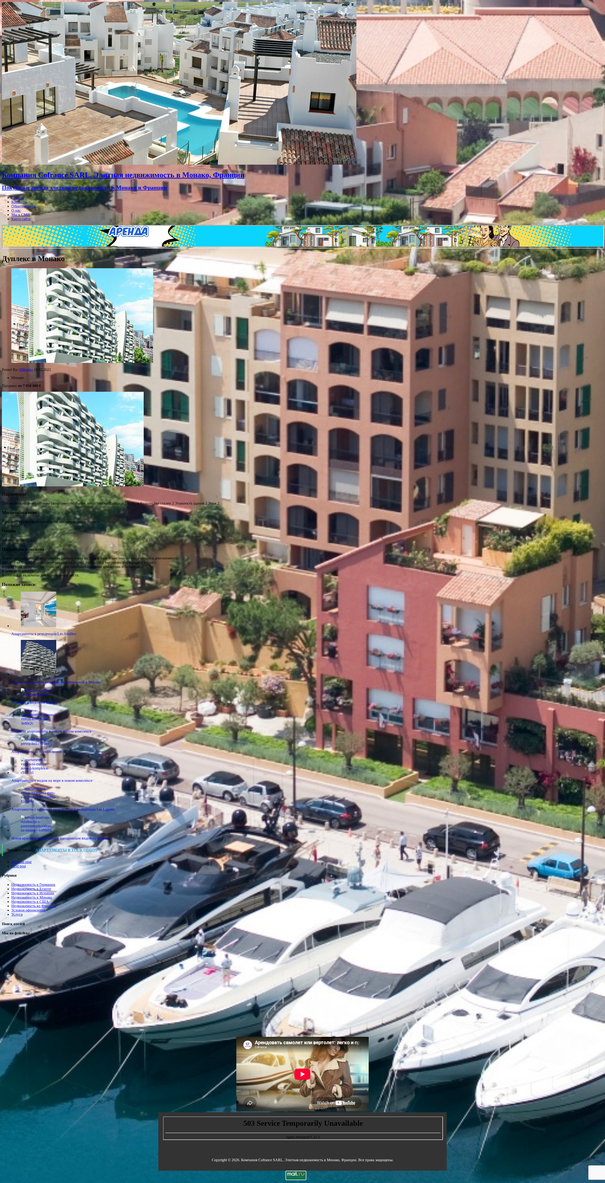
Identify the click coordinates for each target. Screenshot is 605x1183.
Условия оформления (28, 910)
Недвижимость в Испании (32, 893)
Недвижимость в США (30, 902)
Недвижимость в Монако (31, 897)
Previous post (21, 862)
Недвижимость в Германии (33, 885)
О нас (16, 210)
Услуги (17, 914)
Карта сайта (20, 219)
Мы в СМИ (20, 215)
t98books (26, 370)
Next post (18, 866)
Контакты (19, 202)
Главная (17, 198)
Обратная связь (23, 206)
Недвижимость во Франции (33, 906)
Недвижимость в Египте (31, 889)
